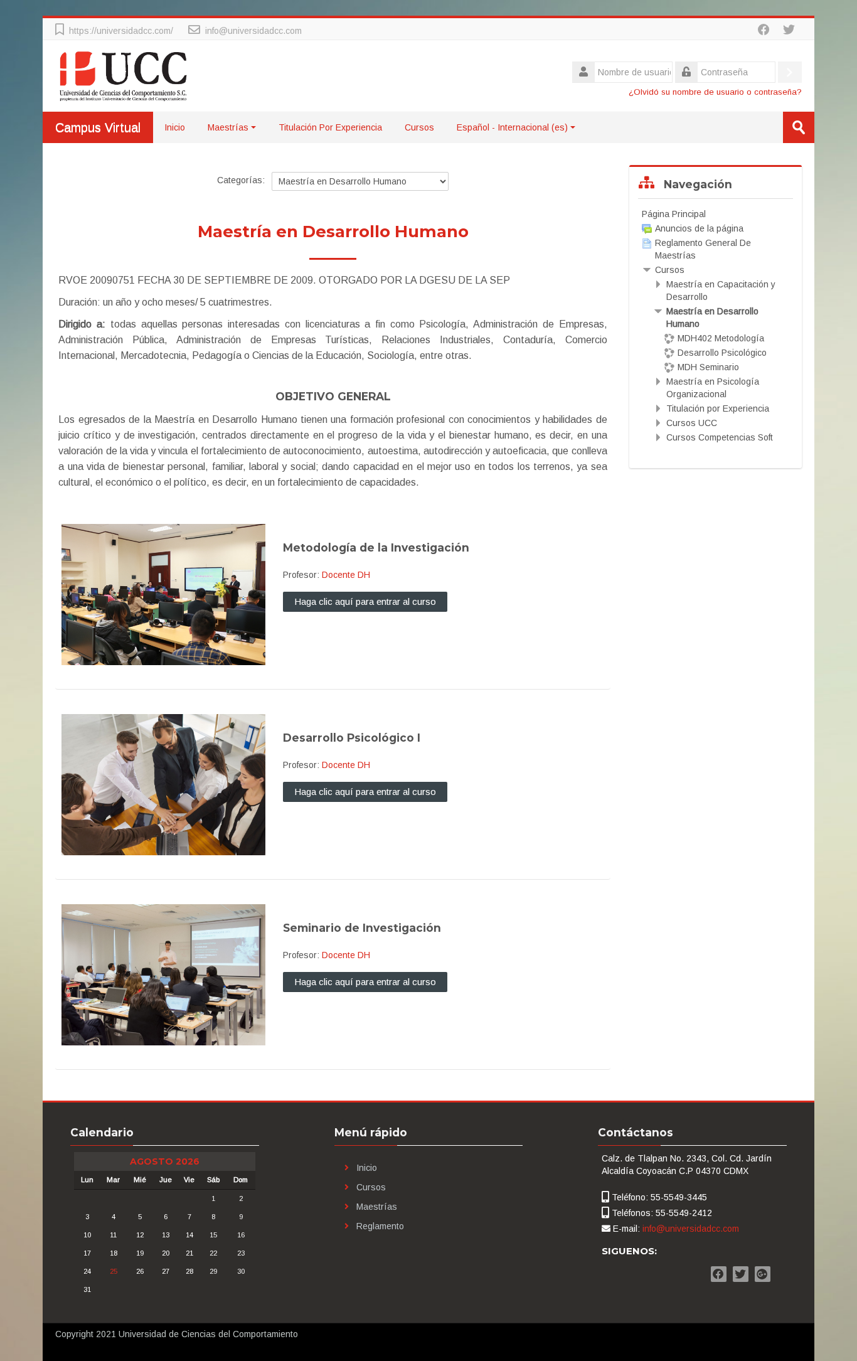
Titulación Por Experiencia (330, 127)
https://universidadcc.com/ (121, 31)
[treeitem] (715, 214)
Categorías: (241, 180)
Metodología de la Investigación (376, 547)
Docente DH (346, 575)
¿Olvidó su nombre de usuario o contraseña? (715, 92)
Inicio (174, 127)
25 (113, 1271)
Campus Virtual (98, 127)
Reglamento (380, 1226)
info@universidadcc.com (253, 31)
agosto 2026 (165, 1161)
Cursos (419, 127)
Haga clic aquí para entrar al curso (365, 601)
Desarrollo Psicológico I (351, 737)
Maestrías (228, 127)
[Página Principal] (123, 75)
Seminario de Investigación (362, 927)
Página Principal (674, 214)
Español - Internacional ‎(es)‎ (512, 127)
